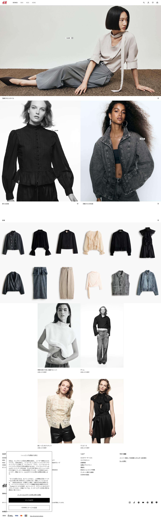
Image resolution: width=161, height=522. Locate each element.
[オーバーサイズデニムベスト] (120, 283)
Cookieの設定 (84, 474)
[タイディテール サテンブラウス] (93, 283)
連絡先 (82, 467)
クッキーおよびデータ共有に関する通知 (29, 495)
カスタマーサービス (86, 458)
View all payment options (36, 516)
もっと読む (123, 461)
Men (21, 2)
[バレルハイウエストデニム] (67, 283)
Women (15, 2)
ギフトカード (6, 467)
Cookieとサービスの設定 (29, 507)
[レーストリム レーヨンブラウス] (40, 242)
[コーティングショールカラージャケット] (13, 283)
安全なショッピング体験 (87, 470)
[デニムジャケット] (147, 283)
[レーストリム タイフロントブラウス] (93, 242)
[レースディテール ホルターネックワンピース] (147, 242)
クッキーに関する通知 (87, 472)
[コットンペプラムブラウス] (120, 242)
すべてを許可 (29, 500)
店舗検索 (83, 463)
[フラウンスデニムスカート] (40, 283)
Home (34, 2)
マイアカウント (85, 460)
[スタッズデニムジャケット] (13, 242)
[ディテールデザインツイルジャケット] (67, 242)
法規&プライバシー (86, 465)
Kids (27, 2)
